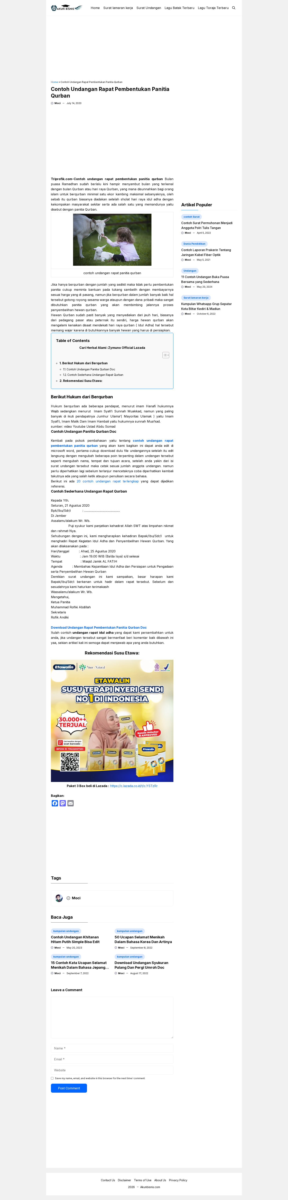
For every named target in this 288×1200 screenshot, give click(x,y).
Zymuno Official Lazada (126, 348)
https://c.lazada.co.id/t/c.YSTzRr (134, 786)
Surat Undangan (148, 8)
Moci (57, 103)
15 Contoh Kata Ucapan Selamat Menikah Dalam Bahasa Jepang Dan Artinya (79, 967)
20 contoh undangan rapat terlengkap (106, 481)
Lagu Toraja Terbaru (213, 8)
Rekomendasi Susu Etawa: (82, 381)
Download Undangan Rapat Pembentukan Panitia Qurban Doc (99, 627)
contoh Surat (191, 216)
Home (95, 8)
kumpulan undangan (66, 931)
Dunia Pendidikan (194, 243)
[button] (233, 8)
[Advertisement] (144, 48)
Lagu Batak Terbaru (179, 8)
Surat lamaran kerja (118, 8)
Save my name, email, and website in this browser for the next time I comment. (100, 1078)
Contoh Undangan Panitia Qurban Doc (91, 369)
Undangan (190, 270)
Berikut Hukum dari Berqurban (85, 363)
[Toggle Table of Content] (163, 355)
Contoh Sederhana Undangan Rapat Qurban (95, 374)
